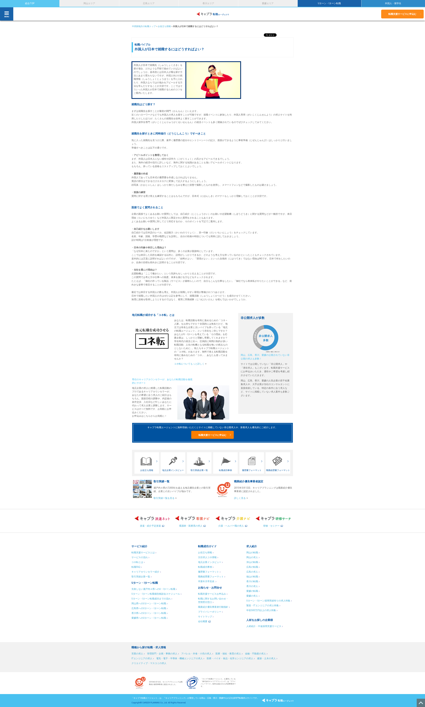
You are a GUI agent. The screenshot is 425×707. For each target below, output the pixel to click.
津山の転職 (252, 562)
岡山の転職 (252, 552)
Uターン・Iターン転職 (329, 3)
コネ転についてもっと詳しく (189, 363)
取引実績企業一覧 (140, 576)
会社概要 (202, 621)
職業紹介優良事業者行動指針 (213, 607)
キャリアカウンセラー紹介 (145, 571)
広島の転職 (252, 567)
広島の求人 (252, 571)
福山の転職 (252, 576)
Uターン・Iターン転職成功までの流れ (151, 598)
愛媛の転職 (252, 591)
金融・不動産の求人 (255, 653)
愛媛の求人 (252, 595)
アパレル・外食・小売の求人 (196, 653)
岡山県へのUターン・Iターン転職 (148, 603)
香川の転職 (252, 581)
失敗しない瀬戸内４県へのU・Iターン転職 (153, 589)
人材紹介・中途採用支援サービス (263, 626)
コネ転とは (137, 562)
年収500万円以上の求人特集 (261, 610)
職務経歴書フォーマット (211, 576)
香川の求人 (252, 586)
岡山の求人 (252, 557)
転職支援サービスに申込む (402, 14)
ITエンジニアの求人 (141, 658)
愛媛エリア (268, 3)
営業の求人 (137, 653)
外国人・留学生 (393, 3)
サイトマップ (205, 616)
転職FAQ (135, 567)
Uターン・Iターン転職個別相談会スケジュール (155, 593)
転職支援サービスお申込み (212, 593)
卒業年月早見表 (206, 581)
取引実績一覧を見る (164, 498)
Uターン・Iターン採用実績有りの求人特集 (268, 600)
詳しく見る (240, 498)
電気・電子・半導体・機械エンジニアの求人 (179, 658)
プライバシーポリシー (209, 611)
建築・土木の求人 (266, 658)
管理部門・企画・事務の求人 (162, 653)
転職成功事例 (205, 567)
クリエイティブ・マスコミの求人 (148, 663)
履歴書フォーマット (208, 571)
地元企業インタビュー (209, 562)
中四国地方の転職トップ (144, 26)
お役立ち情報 (164, 26)
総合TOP (30, 3)
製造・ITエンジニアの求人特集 (262, 605)
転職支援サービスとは (143, 552)
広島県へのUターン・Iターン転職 (148, 608)
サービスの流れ (139, 557)
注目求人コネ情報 (207, 557)
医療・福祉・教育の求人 (228, 653)
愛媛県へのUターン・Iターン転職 (148, 618)
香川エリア (208, 3)
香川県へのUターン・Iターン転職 (148, 613)
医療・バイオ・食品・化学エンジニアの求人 (230, 658)
